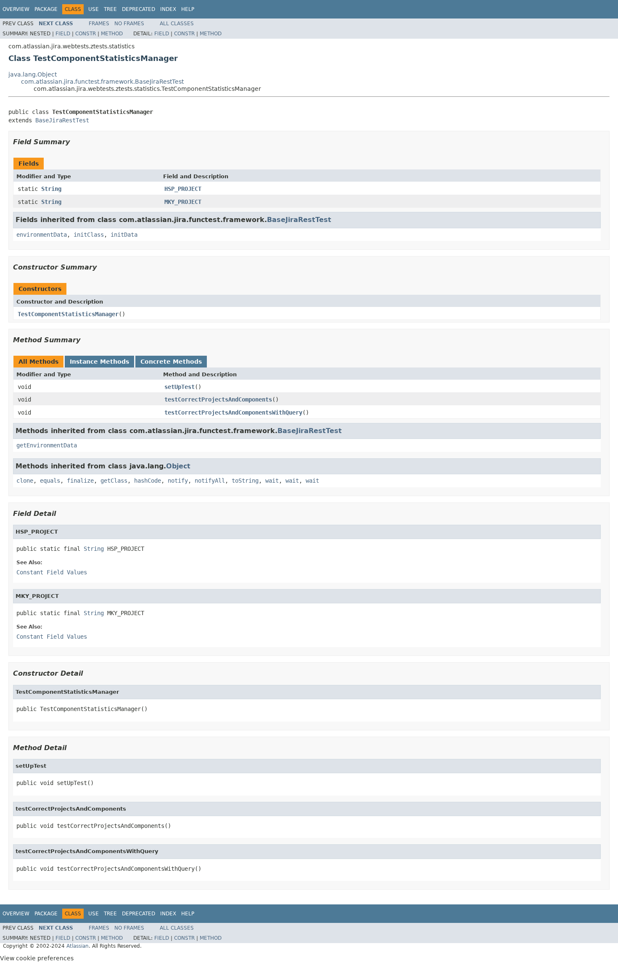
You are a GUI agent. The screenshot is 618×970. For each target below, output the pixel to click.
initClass (89, 234)
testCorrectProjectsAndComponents (218, 399)
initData (124, 234)
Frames (99, 23)
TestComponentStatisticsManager (68, 314)
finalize (80, 480)
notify (178, 480)
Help (187, 9)
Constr (85, 34)
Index (168, 9)
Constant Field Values (51, 572)
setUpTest (179, 386)
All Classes (177, 23)
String (51, 188)
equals (50, 480)
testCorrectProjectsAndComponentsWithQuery (233, 412)
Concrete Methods (171, 361)
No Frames (129, 23)
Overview (16, 9)
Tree (110, 9)
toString (245, 480)
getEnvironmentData (46, 445)
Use (93, 9)
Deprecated (138, 9)
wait (272, 480)
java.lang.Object (32, 74)
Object (178, 466)
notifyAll (210, 480)
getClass (113, 480)
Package (46, 9)
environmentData (41, 234)
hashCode (147, 480)
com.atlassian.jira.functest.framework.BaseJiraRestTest (102, 81)
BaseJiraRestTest (62, 120)
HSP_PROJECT (182, 188)
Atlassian (77, 946)
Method (112, 34)
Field (62, 34)
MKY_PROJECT (182, 201)
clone (24, 480)
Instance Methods (99, 361)
